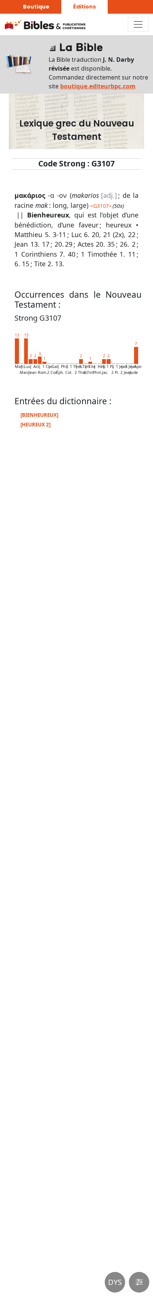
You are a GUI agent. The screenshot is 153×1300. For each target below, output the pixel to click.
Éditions (84, 6)
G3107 (101, 205)
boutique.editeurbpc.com (98, 86)
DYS (115, 1282)
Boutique (36, 6)
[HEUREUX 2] (35, 424)
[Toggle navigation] (138, 24)
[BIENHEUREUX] (39, 415)
